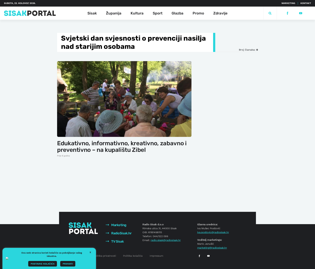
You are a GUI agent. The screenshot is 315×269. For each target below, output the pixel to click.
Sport (157, 13)
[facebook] (287, 13)
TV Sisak (117, 241)
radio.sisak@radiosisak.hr (166, 240)
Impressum (156, 255)
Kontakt (305, 3)
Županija (113, 13)
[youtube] (300, 13)
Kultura (137, 13)
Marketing (288, 3)
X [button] (90, 252)
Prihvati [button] (68, 263)
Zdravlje (220, 13)
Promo (198, 13)
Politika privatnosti (104, 255)
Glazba (177, 13)
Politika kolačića (133, 255)
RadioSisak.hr (121, 233)
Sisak (92, 13)
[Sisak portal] (30, 13)
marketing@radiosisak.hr (212, 247)
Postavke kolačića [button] (42, 263)
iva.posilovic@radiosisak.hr (213, 232)
